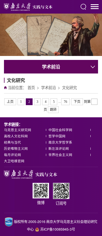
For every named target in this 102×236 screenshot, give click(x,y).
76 (65, 102)
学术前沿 (48, 87)
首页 (31, 87)
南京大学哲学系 (60, 142)
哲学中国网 (56, 136)
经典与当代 (12, 142)
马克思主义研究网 (17, 129)
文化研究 (69, 87)
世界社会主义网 (60, 154)
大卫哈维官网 (14, 161)
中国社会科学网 (60, 129)
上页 (10, 102)
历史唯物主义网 (16, 148)
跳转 (53, 110)
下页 (77, 102)
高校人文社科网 (16, 136)
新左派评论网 (58, 148)
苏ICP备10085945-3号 (57, 229)
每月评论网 (12, 154)
